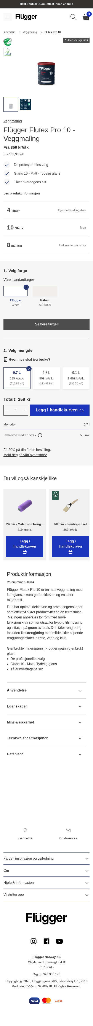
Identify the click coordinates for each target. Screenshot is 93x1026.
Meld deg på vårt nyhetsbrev (25, 455)
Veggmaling (12, 121)
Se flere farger (46, 324)
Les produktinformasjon (21, 193)
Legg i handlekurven (57, 410)
